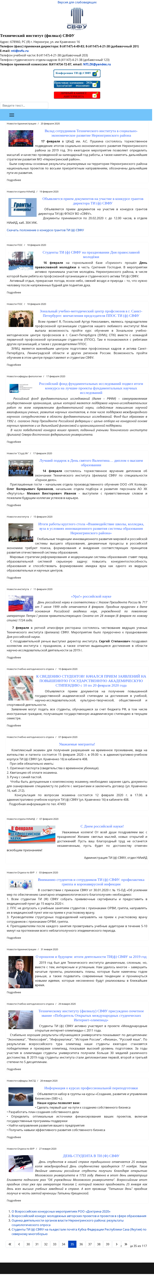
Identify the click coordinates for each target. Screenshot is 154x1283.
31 (37, 1244)
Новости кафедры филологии (24, 376)
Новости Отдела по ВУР (21, 872)
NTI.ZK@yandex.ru (97, 64)
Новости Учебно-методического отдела (30, 669)
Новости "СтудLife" (18, 453)
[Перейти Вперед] (116, 1244)
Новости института (18, 516)
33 (54, 1244)
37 (90, 1244)
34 (63, 1244)
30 (28, 1244)
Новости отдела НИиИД (21, 191)
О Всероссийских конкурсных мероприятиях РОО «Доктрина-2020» (61, 1211)
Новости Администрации (21, 123)
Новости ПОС (15, 245)
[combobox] (24, 105)
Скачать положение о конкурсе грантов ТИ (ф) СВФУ (45, 230)
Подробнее (14, 180)
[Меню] (11, 115)
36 (81, 1244)
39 (107, 1244)
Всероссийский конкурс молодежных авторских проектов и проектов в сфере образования (79, 1216)
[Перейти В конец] (126, 1244)
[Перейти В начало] (10, 1244)
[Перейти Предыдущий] (19, 1244)
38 (98, 1244)
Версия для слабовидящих (77, 2)
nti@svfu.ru (20, 51)
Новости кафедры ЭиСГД (21, 1080)
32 (46, 1244)
